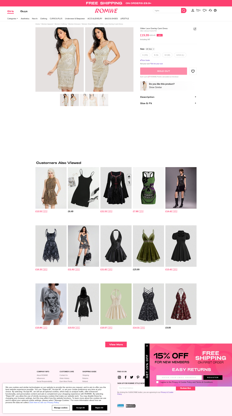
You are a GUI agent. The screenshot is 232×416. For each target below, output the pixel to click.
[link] (116, 3)
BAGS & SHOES (111, 18)
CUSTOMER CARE (67, 372)
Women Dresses (74, 24)
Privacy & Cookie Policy (182, 382)
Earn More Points (66, 381)
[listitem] (51, 195)
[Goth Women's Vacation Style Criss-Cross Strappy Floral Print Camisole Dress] (148, 304)
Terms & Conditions (204, 382)
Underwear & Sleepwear (75, 18)
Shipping (85, 375)
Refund (85, 381)
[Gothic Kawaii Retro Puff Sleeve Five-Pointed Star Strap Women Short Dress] (181, 246)
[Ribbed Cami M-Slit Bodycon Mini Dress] (83, 188)
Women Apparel (47, 24)
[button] (193, 71)
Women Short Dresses (90, 24)
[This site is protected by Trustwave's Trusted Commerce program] (120, 405)
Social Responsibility (44, 381)
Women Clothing (61, 24)
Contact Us (64, 375)
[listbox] (193, 10)
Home (37, 24)
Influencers (41, 378)
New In (35, 18)
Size (146, 49)
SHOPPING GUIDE (89, 372)
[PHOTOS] (84, 60)
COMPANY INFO (43, 372)
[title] (116, 163)
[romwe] (106, 10)
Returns (85, 378)
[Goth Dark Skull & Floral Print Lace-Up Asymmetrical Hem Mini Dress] (51, 246)
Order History (64, 378)
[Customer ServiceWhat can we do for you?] (210, 10)
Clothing (43, 18)
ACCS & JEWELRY (95, 18)
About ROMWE (42, 375)
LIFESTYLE (124, 18)
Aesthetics (25, 18)
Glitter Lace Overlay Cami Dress (154, 28)
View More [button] (116, 344)
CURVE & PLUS (56, 18)
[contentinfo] (38, 211)
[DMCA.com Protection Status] (130, 405)
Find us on (122, 372)
